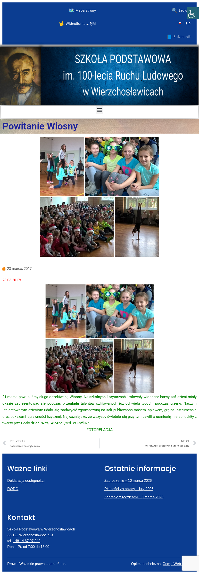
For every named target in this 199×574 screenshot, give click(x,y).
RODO (12, 489)
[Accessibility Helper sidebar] (193, 13)
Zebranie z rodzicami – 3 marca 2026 (133, 497)
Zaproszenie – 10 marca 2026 (128, 480)
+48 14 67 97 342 (26, 541)
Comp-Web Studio (177, 564)
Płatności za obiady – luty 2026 (128, 489)
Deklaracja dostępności (25, 480)
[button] (99, 110)
